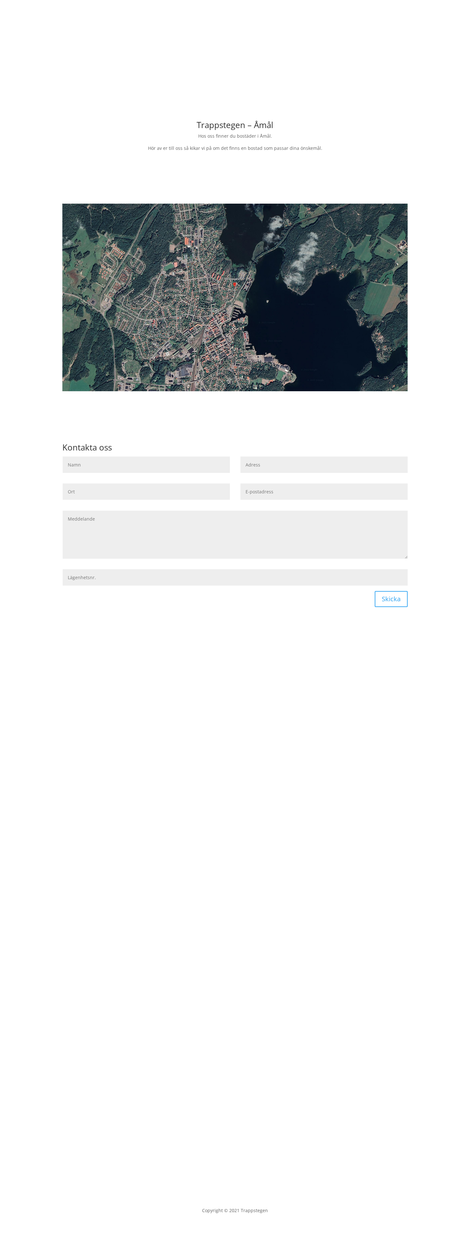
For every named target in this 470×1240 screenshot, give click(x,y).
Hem (402, 13)
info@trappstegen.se (342, 39)
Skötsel (80, 683)
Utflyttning (162, 683)
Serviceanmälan (89, 693)
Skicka (391, 599)
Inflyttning (119, 683)
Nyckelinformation (258, 683)
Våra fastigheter (92, 60)
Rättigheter (206, 683)
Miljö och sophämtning (324, 683)
